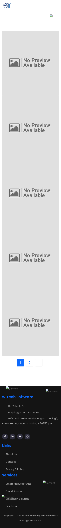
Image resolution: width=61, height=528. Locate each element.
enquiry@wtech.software (23, 412)
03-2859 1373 (16, 406)
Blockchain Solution (17, 499)
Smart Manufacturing (18, 483)
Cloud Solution (14, 491)
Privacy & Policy (15, 469)
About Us (11, 454)
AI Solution (12, 506)
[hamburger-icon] (55, 5)
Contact (11, 461)
